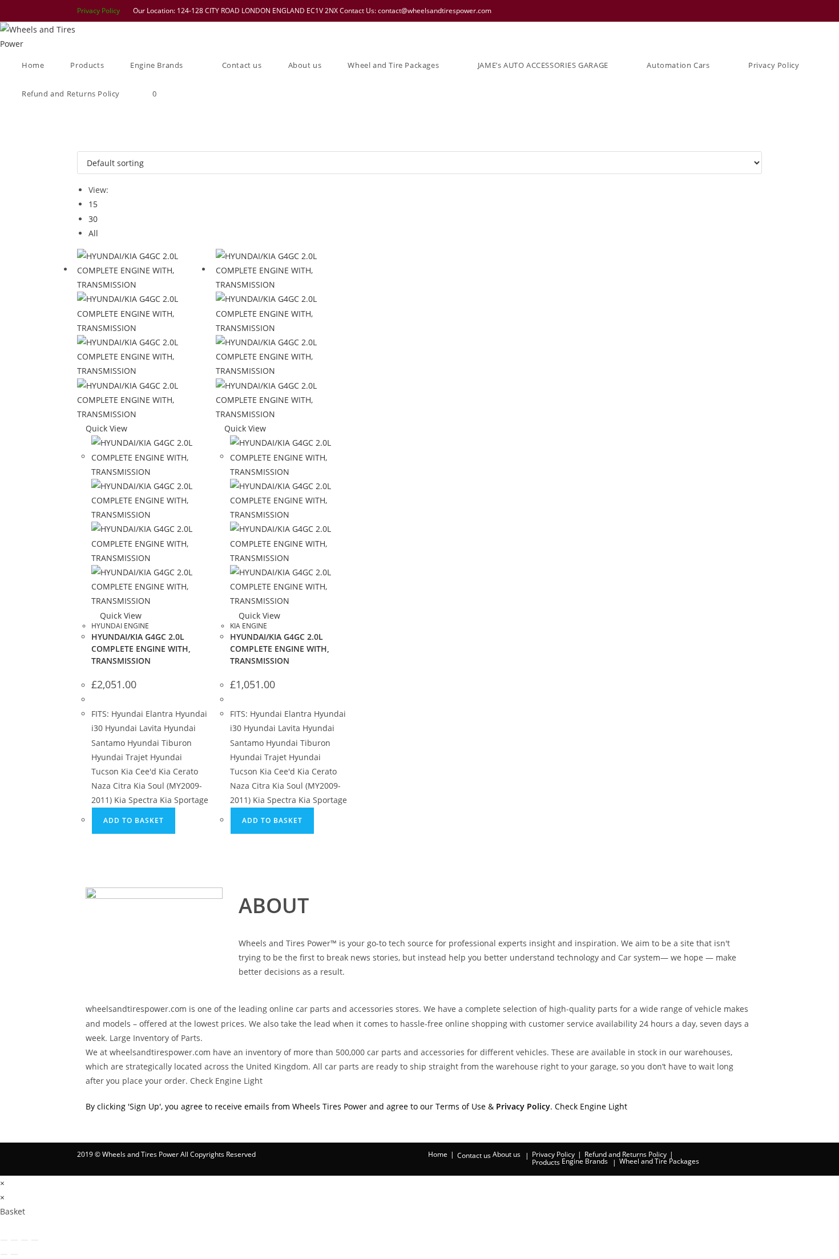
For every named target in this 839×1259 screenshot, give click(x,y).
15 (93, 204)
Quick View (105, 428)
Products (546, 1162)
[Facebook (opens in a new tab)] (698, 11)
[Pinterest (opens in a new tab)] (713, 11)
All (93, 233)
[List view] (86, 144)
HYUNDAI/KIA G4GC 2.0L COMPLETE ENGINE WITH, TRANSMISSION (141, 648)
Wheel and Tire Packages (659, 1161)
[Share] (25, 1240)
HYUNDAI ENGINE (120, 626)
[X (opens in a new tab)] (683, 11)
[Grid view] (80, 144)
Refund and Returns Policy (625, 1154)
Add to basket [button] (133, 820)
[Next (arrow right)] (14, 1254)
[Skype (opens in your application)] (743, 11)
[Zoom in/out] (4, 1240)
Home (437, 1154)
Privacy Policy (98, 10)
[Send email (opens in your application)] (756, 11)
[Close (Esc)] (35, 1240)
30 (93, 218)
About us (507, 1154)
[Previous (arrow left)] (4, 1254)
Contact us (474, 1155)
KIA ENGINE (248, 626)
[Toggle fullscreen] (14, 1240)
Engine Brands (585, 1161)
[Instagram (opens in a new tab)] (728, 11)
